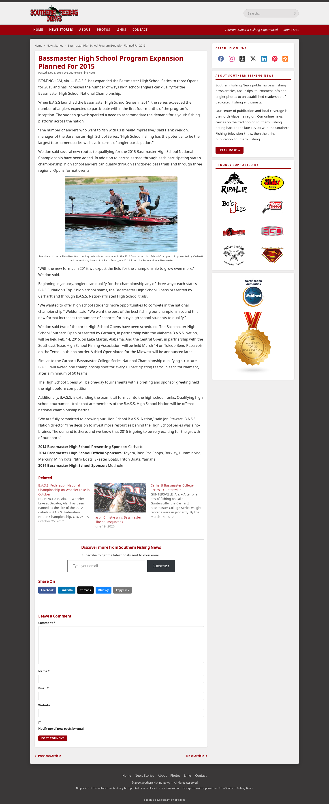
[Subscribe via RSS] (285, 59)
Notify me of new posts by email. (61, 729)
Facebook (47, 590)
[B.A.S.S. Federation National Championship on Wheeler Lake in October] (66, 503)
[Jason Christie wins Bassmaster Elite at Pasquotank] (120, 498)
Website (44, 705)
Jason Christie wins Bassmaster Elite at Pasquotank (117, 519)
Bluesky (103, 590)
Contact (140, 30)
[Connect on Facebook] (221, 59)
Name (43, 671)
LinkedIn (67, 590)
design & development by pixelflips (164, 799)
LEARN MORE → (229, 150)
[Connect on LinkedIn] (264, 59)
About (85, 30)
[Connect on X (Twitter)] (253, 59)
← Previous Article (48, 756)
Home (38, 30)
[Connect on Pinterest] (275, 59)
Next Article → (196, 756)
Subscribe (161, 566)
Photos (103, 30)
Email (43, 688)
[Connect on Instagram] (232, 59)
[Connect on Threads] (242, 59)
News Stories (61, 30)
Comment (46, 623)
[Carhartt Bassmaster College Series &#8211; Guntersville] (179, 501)
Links (121, 30)
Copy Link (122, 590)
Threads (85, 590)
